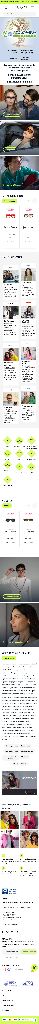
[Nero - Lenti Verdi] (8, 538)
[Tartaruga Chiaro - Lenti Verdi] (30, 538)
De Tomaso (9, 321)
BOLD (7, 446)
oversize (31, 472)
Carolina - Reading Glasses (10, 228)
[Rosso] (10, 237)
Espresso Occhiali (26, 321)
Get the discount (29, 952)
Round (7, 459)
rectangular (19, 446)
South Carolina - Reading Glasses (28, 228)
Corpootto (26, 283)
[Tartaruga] (24, 234)
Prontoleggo (27, 406)
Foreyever (8, 362)
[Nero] (10, 234)
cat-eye (19, 472)
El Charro (10, 225)
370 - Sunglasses (28, 531)
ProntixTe (8, 407)
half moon (31, 459)
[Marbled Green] (28, 237)
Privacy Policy (14, 958)
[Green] (6, 234)
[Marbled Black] (32, 234)
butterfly (7, 486)
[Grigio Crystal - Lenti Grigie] (12, 538)
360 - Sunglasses (11, 531)
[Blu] (14, 234)
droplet (7, 470)
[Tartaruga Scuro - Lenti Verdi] (26, 538)
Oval (19, 459)
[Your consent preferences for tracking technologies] (35, 1020)
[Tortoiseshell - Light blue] (28, 234)
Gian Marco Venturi (27, 362)
